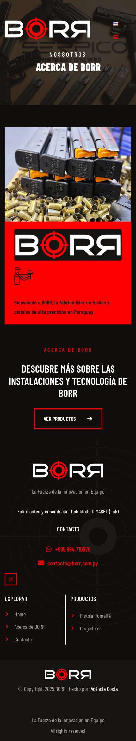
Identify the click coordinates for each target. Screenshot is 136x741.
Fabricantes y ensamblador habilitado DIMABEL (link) (68, 511)
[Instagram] (11, 579)
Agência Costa (104, 688)
